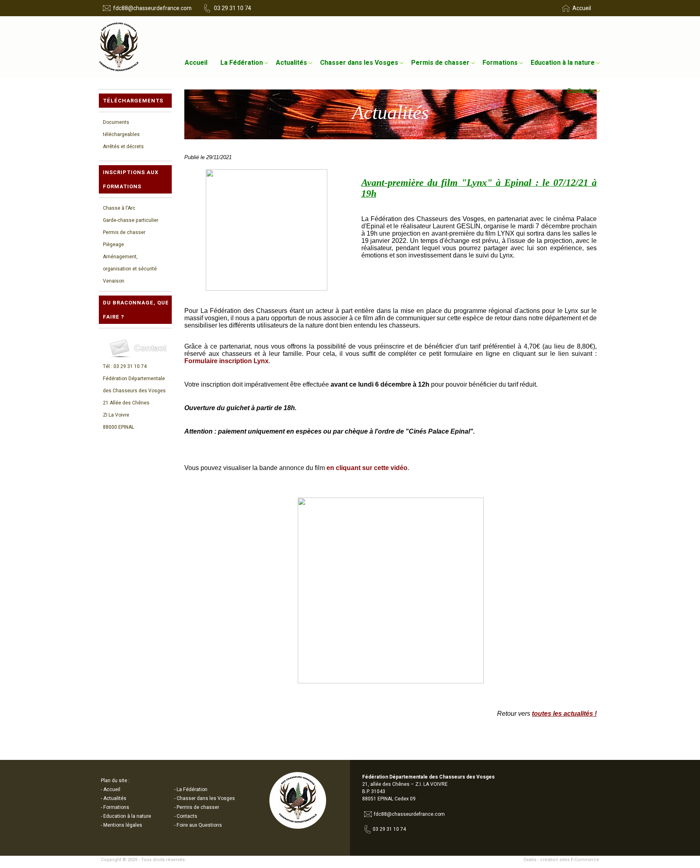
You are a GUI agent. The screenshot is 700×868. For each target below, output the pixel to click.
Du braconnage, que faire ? (136, 310)
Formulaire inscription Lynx (226, 360)
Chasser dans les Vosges (359, 63)
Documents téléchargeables (121, 128)
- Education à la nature (126, 816)
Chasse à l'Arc (119, 208)
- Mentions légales (121, 825)
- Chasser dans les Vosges (204, 798)
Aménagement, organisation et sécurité (130, 262)
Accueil (196, 63)
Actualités (291, 63)
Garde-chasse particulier (130, 220)
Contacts (581, 91)
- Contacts (185, 816)
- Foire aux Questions (198, 825)
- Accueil (110, 789)
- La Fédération (190, 789)
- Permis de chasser (196, 807)
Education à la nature (563, 63)
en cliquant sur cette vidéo (367, 467)
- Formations (115, 807)
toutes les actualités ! (564, 713)
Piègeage (113, 244)
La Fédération (241, 63)
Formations (500, 63)
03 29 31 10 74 (232, 8)
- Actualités (113, 798)
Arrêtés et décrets (123, 146)
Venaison (113, 281)
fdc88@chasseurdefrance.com (152, 8)
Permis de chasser (440, 63)
